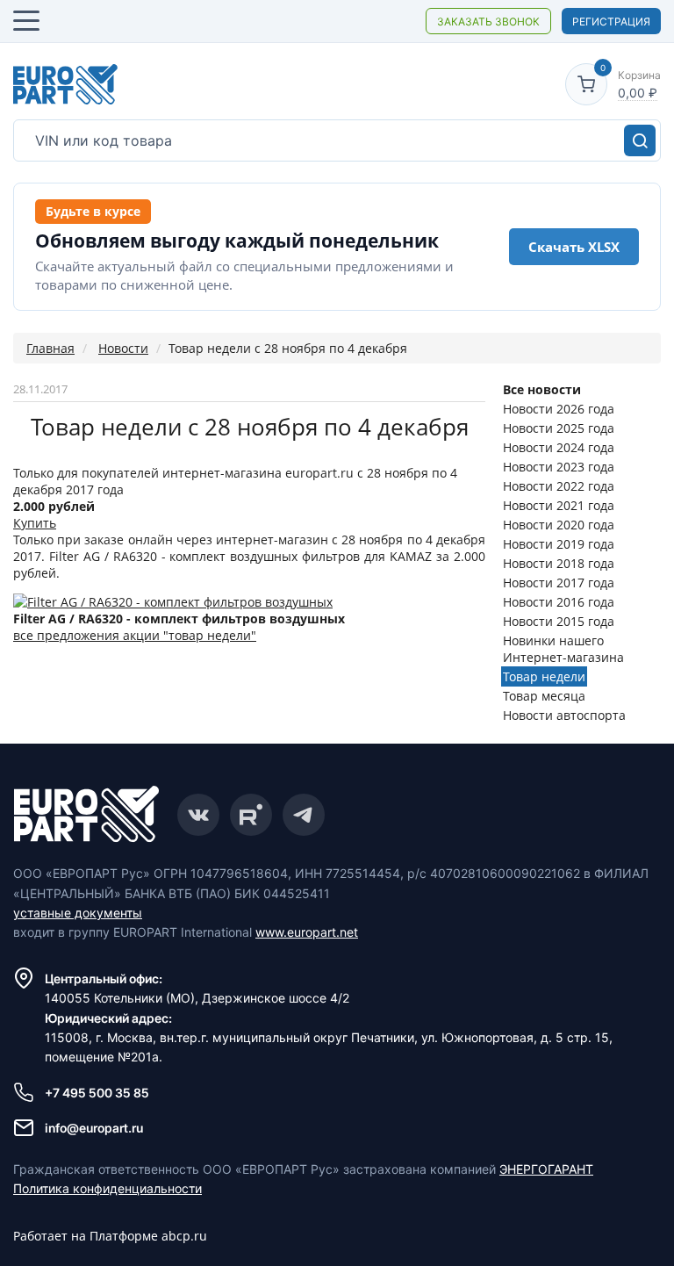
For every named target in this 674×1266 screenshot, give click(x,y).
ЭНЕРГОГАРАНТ (546, 1169)
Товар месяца (544, 695)
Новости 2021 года (558, 505)
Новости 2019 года (558, 544)
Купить (34, 522)
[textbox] (337, 140)
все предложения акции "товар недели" (134, 635)
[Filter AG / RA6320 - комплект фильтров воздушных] (173, 601)
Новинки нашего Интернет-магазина (563, 648)
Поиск (640, 140)
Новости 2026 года (558, 408)
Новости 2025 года (558, 428)
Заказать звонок (488, 21)
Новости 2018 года (558, 563)
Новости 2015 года (558, 621)
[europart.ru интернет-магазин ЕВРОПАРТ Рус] (65, 84)
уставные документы (77, 912)
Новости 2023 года (558, 466)
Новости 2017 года (558, 582)
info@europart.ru (94, 1127)
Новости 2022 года (558, 486)
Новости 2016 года (558, 601)
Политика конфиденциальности (107, 1188)
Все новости (542, 389)
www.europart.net (306, 931)
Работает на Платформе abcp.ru (110, 1235)
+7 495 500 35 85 (97, 1092)
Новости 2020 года (558, 524)
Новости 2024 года (558, 447)
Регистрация (611, 21)
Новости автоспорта (564, 715)
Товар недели (544, 676)
